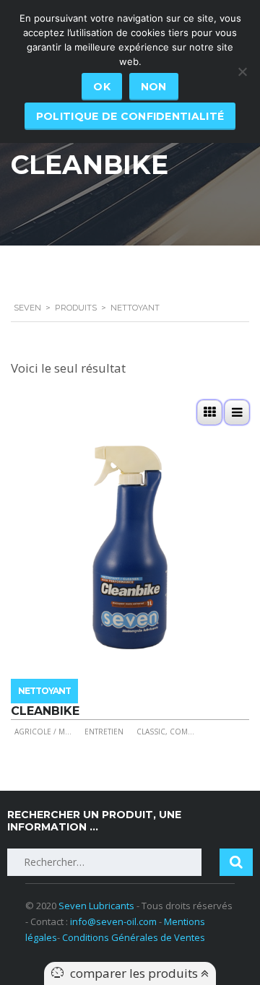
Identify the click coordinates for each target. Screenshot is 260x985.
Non (154, 86)
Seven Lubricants (96, 905)
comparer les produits (135, 973)
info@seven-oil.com (113, 921)
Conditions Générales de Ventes (133, 937)
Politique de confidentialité (130, 116)
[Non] (242, 71)
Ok (101, 86)
